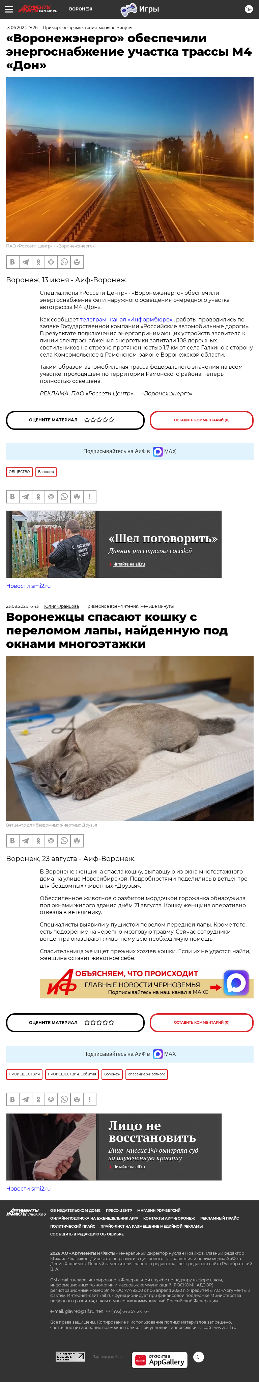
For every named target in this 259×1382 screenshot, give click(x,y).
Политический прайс (72, 1226)
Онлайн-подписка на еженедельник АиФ (94, 1218)
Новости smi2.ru (28, 586)
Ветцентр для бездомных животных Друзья (51, 825)
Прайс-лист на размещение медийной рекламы (151, 1226)
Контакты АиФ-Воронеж (169, 1218)
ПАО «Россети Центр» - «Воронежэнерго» (50, 246)
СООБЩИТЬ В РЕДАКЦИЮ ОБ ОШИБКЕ (87, 1234)
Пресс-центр (119, 1210)
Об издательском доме (75, 1210)
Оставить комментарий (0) (202, 420)
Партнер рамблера (108, 1357)
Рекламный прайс (219, 1218)
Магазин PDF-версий (158, 1210)
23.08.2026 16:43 (22, 606)
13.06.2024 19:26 (21, 27)
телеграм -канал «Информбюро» (126, 319)
